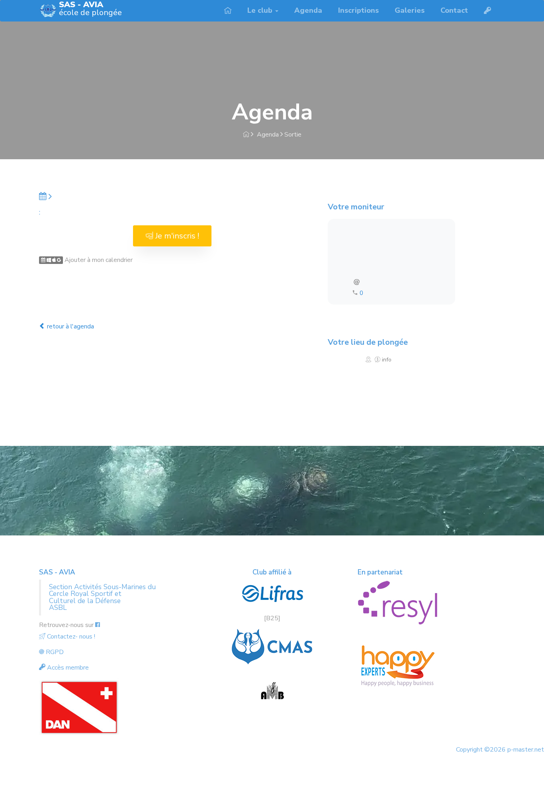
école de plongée (90, 9)
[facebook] (97, 625)
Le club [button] (260, 10)
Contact (454, 10)
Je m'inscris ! (176, 235)
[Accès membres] (487, 10)
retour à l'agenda (69, 326)
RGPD (54, 652)
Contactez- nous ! (70, 636)
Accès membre (67, 667)
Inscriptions (358, 10)
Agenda (308, 10)
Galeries (410, 10)
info (385, 359)
